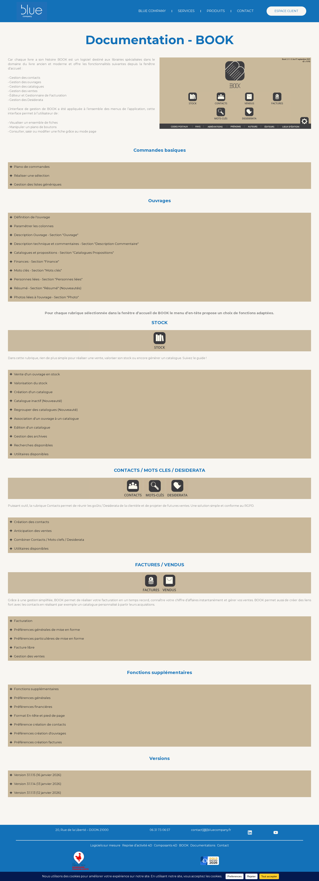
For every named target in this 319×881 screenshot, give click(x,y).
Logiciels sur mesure (105, 845)
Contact (223, 845)
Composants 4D (165, 845)
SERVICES (186, 11)
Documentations (202, 845)
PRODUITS (216, 11)
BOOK (183, 845)
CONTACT (245, 11)
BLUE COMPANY (152, 11)
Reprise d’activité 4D (137, 845)
